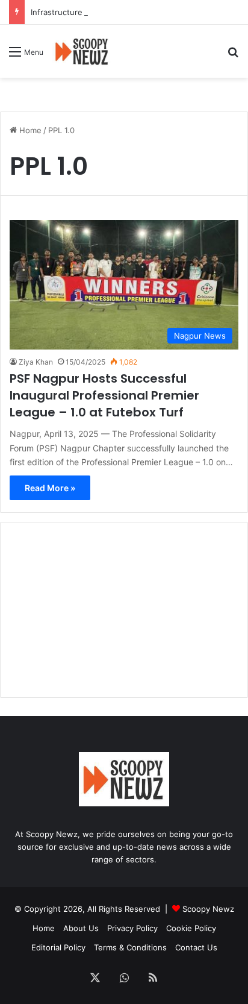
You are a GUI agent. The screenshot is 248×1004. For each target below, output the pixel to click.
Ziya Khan (36, 361)
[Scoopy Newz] (82, 51)
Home (29, 130)
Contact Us (196, 947)
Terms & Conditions (130, 947)
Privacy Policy (132, 928)
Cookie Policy (191, 928)
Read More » (50, 488)
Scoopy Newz (208, 909)
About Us (81, 928)
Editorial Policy (58, 947)
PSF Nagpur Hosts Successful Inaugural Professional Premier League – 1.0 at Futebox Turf (104, 395)
